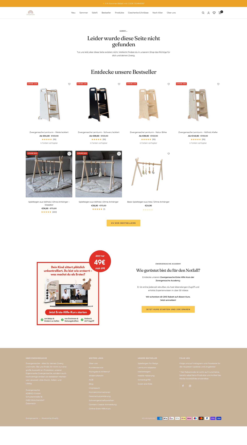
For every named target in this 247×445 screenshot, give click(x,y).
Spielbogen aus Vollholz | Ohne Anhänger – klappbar (49, 203)
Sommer (84, 12)
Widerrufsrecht (96, 375)
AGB (91, 380)
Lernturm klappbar (147, 367)
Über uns (171, 12)
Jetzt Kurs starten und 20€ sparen (168, 309)
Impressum (94, 388)
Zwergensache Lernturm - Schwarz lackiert (98, 132)
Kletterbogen (144, 371)
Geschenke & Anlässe (138, 12)
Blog (91, 384)
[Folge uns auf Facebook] (183, 385)
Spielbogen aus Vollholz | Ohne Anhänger (98, 202)
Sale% (95, 12)
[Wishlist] (214, 12)
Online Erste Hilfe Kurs (100, 408)
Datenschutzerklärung (100, 396)
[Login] (208, 13)
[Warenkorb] (220, 12)
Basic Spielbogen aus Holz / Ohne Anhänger (148, 202)
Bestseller (106, 12)
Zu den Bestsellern (123, 223)
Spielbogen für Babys (148, 363)
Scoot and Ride (145, 384)
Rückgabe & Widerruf (99, 371)
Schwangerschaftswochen (101, 400)
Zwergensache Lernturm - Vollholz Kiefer (198, 132)
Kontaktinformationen (99, 392)
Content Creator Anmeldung (103, 404)
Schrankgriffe (144, 380)
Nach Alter (158, 12)
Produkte (119, 12)
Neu (73, 12)
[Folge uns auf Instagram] (190, 385)
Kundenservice (96, 367)
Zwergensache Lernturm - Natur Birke (148, 132)
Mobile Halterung (146, 375)
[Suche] (203, 13)
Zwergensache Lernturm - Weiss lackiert (49, 132)
